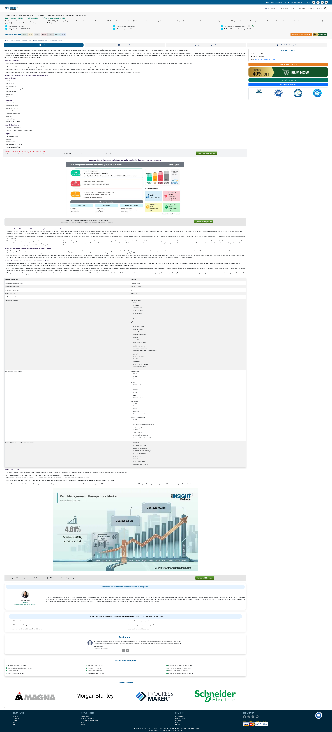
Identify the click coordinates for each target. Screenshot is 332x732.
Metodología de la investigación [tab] (287, 45)
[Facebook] (313, 2)
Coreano (57, 34)
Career (15, 722)
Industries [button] (274, 8)
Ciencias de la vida (26, 40)
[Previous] (116, 652)
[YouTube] (326, 2)
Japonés (50, 34)
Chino (63, 34)
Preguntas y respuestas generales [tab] (206, 45)
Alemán (30, 34)
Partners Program (180, 720)
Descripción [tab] (44, 45)
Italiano (44, 34)
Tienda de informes (15, 40)
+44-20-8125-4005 (305, 2)
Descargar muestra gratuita (300, 34)
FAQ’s (82, 724)
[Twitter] (318, 2)
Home (267, 8)
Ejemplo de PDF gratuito (204, 222)
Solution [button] (292, 8)
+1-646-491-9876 (295, 2)
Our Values (84, 727)
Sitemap (177, 727)
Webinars (178, 722)
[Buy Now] (320, 34)
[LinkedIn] (322, 2)
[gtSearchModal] (326, 9)
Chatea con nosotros (289, 85)
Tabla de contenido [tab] (125, 45)
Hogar (6, 40)
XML (14, 727)
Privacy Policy (85, 718)
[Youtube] (257, 720)
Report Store (284, 8)
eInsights (310, 8)
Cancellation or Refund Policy (89, 722)
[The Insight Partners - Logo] (11, 8)
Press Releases (179, 718)
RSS (14, 724)
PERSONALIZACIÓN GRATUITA (206, 153)
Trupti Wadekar (25, 600)
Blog (176, 724)
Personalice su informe (288, 80)
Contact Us (319, 8)
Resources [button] (302, 8)
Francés (37, 34)
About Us (15, 718)
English (24, 34)
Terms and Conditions (87, 720)
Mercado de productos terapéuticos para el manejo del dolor (48, 40)
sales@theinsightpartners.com (277, 2)
